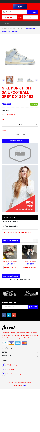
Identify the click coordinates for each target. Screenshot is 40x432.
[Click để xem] (20, 56)
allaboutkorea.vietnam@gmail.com (17, 374)
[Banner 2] (20, 188)
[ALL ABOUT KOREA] (9, 327)
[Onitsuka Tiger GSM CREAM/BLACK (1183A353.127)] (29, 252)
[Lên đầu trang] (36, 427)
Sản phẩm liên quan (10, 240)
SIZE (3, 120)
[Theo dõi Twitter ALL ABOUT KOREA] (9, 315)
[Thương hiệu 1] (10, 293)
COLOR (4, 130)
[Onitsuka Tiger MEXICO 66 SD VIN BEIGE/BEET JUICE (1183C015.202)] (10, 252)
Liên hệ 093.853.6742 (10, 267)
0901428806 (10, 369)
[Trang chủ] (20, 6)
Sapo (24, 385)
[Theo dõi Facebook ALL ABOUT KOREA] (4, 315)
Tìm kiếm (33, 12)
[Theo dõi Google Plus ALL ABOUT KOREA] (14, 315)
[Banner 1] (20, 153)
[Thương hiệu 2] (30, 293)
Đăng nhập (9, 17)
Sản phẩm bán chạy (10, 276)
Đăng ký (31, 17)
